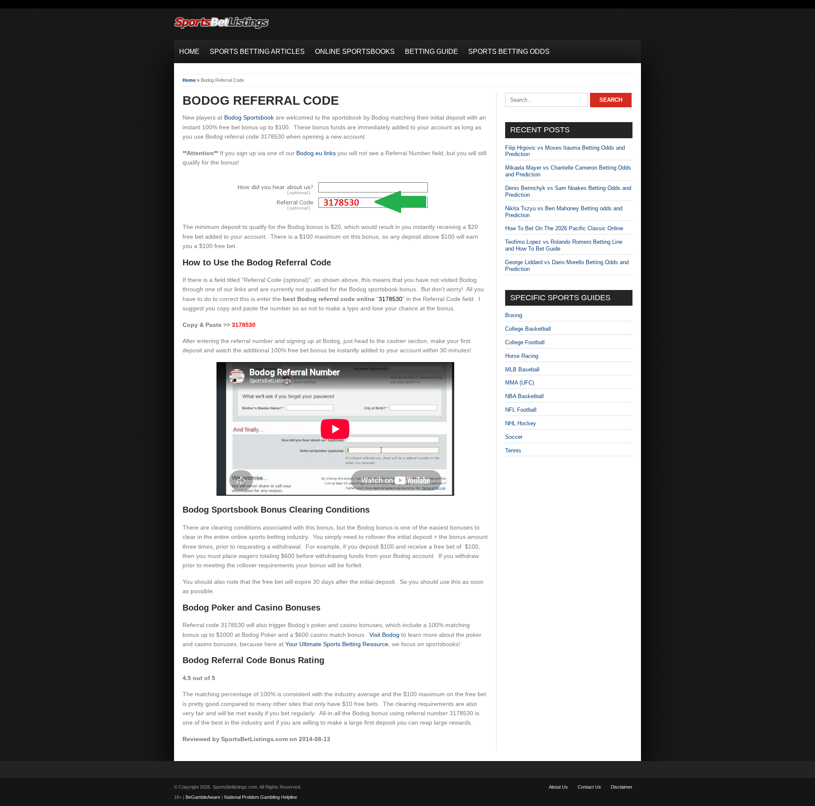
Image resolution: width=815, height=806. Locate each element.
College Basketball (528, 329)
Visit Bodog (384, 634)
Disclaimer (621, 786)
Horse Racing (521, 356)
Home (189, 80)
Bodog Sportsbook (249, 117)
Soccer (514, 437)
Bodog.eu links (316, 153)
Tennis (513, 450)
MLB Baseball (522, 369)
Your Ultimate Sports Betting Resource (336, 644)
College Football (525, 342)
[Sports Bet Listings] (221, 29)
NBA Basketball (524, 396)
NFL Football (521, 410)
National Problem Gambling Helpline (260, 797)
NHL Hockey (520, 423)
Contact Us (589, 786)
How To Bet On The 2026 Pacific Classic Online (564, 228)
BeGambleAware (202, 797)
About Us (558, 786)
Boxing (513, 315)
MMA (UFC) (519, 382)
